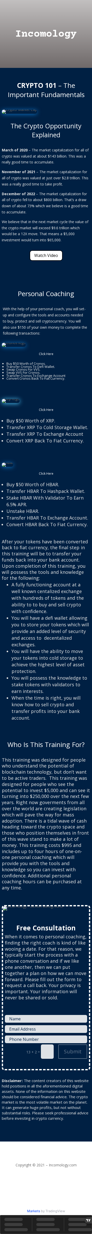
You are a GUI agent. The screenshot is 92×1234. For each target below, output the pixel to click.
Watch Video (46, 255)
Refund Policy (46, 1177)
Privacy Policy (46, 1171)
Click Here (46, 354)
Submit (73, 1051)
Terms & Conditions (46, 1183)
